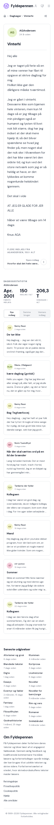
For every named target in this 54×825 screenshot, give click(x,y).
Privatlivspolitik (12, 786)
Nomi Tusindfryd (23, 443)
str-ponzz (20, 563)
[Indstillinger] (42, 5)
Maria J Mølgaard (23, 365)
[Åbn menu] (48, 5)
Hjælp (7, 795)
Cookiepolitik (11, 790)
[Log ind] (35, 5)
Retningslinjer (11, 781)
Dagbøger (15, 16)
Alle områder (11, 800)
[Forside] (5, 16)
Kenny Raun (20, 326)
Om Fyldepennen (18, 737)
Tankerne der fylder (24, 485)
